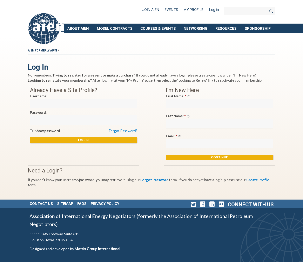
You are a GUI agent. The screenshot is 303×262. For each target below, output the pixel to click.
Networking (196, 28)
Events (171, 9)
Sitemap (65, 203)
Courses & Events (158, 28)
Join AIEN (150, 9)
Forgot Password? (123, 131)
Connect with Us (251, 205)
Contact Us (41, 203)
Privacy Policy (105, 203)
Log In (83, 140)
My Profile (193, 9)
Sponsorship (258, 28)
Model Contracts (115, 28)
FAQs (82, 203)
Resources (226, 28)
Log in (214, 9)
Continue (219, 157)
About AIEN (78, 28)
